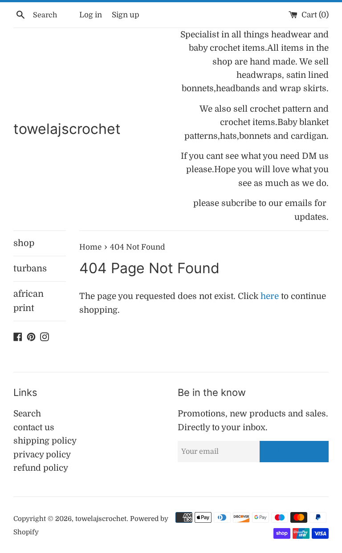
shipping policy (45, 441)
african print (28, 301)
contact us (33, 427)
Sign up (125, 15)
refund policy (40, 468)
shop (23, 243)
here (270, 296)
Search (27, 414)
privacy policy (42, 455)
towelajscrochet (67, 128)
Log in (90, 15)
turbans (30, 268)
